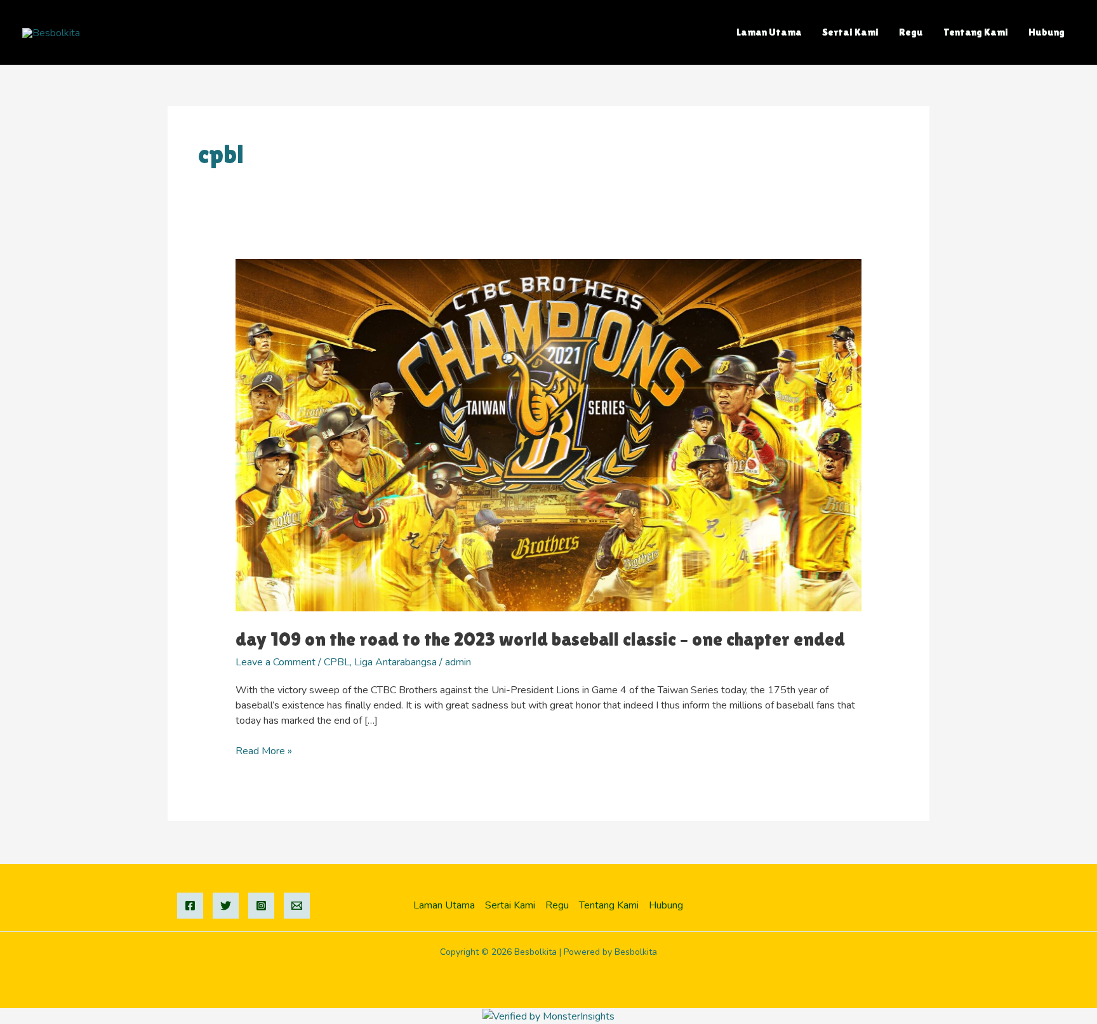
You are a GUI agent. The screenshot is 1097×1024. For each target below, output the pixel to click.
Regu (911, 32)
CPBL (337, 662)
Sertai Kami (850, 32)
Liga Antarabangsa (395, 662)
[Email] (297, 906)
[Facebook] (190, 906)
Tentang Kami (975, 32)
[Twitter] (226, 906)
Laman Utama (769, 32)
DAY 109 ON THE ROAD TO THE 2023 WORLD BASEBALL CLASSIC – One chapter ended (540, 639)
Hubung (1046, 32)
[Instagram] (261, 906)
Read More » (264, 750)
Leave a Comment (276, 662)
